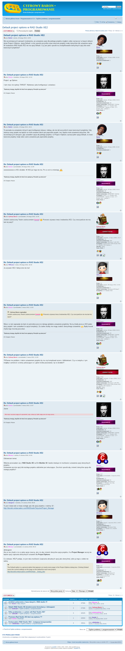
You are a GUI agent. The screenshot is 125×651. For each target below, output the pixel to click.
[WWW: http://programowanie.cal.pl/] (101, 255)
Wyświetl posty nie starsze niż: (40, 591)
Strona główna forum (12, 18)
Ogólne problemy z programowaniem (48, 18)
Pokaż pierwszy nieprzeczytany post (96, 30)
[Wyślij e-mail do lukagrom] (97, 537)
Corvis (10, 77)
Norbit (10, 38)
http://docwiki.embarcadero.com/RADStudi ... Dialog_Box (26, 572)
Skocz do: (83, 629)
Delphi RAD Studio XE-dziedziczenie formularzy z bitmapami (32, 607)
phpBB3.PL (77, 648)
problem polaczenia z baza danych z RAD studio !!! (28, 602)
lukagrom (11, 502)
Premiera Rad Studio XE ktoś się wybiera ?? (25, 617)
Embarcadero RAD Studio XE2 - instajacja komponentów (30, 622)
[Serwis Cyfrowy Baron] (13, 8)
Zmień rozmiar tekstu (119, 18)
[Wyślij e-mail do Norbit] (97, 67)
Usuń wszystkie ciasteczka (80, 642)
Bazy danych (21, 603)
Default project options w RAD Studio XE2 (25, 27)
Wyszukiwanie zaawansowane (112, 8)
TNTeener (11, 264)
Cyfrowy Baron (12, 216)
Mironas (10, 455)
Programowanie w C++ (28, 18)
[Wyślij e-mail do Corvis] (97, 117)
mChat (103, 22)
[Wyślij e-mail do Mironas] (97, 493)
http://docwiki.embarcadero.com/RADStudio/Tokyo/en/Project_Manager (29, 508)
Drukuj (116, 18)
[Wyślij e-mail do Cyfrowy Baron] (97, 255)
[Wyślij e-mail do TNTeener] (97, 298)
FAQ (97, 22)
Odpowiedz (5, 30)
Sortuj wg (68, 591)
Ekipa (69, 642)
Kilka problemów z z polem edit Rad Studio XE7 (27, 612)
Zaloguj (119, 22)
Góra (120, 71)
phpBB (54, 647)
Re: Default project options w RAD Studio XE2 (23, 75)
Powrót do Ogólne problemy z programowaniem (18, 629)
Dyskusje (21, 618)
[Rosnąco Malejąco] (86, 591)
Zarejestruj (111, 22)
